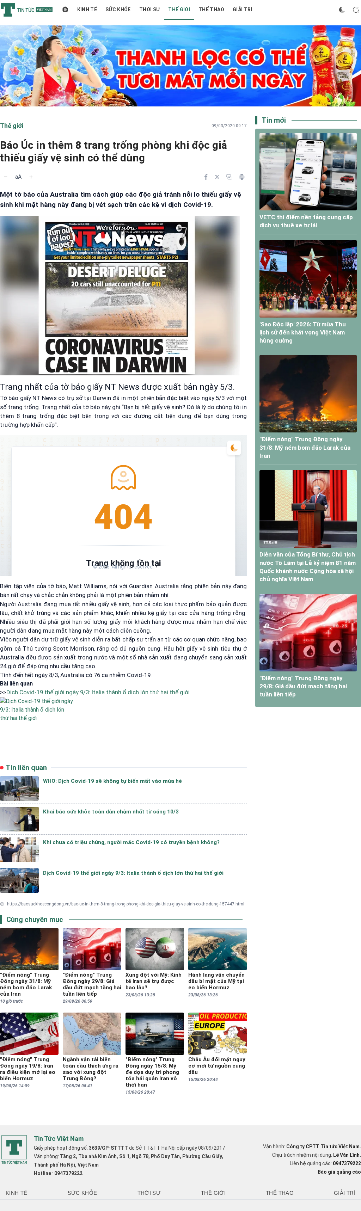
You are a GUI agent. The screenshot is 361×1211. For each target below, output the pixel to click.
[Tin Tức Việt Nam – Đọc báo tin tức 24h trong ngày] (26, 10)
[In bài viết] (242, 177)
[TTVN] (14, 1150)
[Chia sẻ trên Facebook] (206, 177)
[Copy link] (229, 177)
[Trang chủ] (65, 10)
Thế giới (179, 9)
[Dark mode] (342, 10)
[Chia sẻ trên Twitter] (217, 177)
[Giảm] (5, 177)
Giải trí (242, 9)
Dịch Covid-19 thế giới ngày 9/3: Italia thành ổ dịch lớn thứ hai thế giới (98, 692)
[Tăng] (31, 177)
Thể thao (211, 9)
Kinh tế (87, 9)
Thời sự (149, 9)
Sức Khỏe (118, 9)
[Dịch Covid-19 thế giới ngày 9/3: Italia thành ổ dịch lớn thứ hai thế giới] (123, 721)
